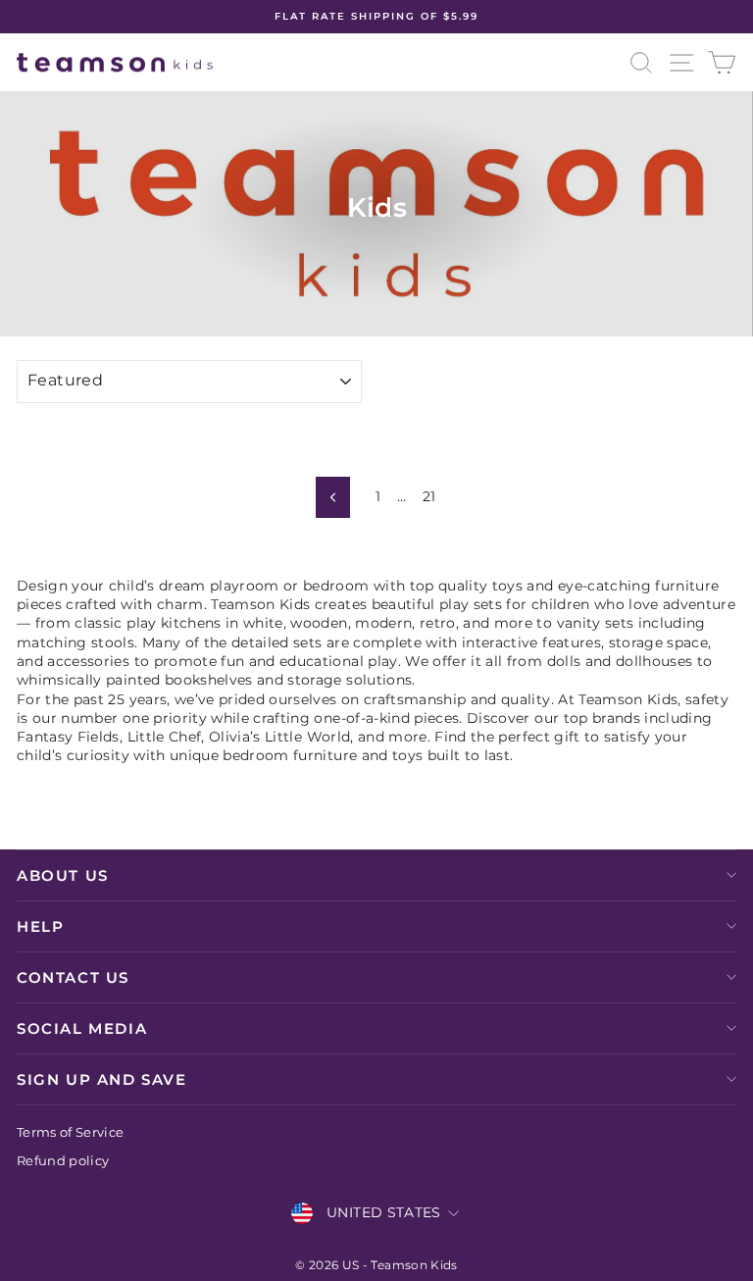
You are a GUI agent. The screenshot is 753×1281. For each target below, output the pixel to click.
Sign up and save (102, 1079)
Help (40, 926)
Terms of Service (71, 1132)
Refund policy (63, 1160)
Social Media (82, 1028)
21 (429, 496)
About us (63, 875)
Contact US (73, 977)
